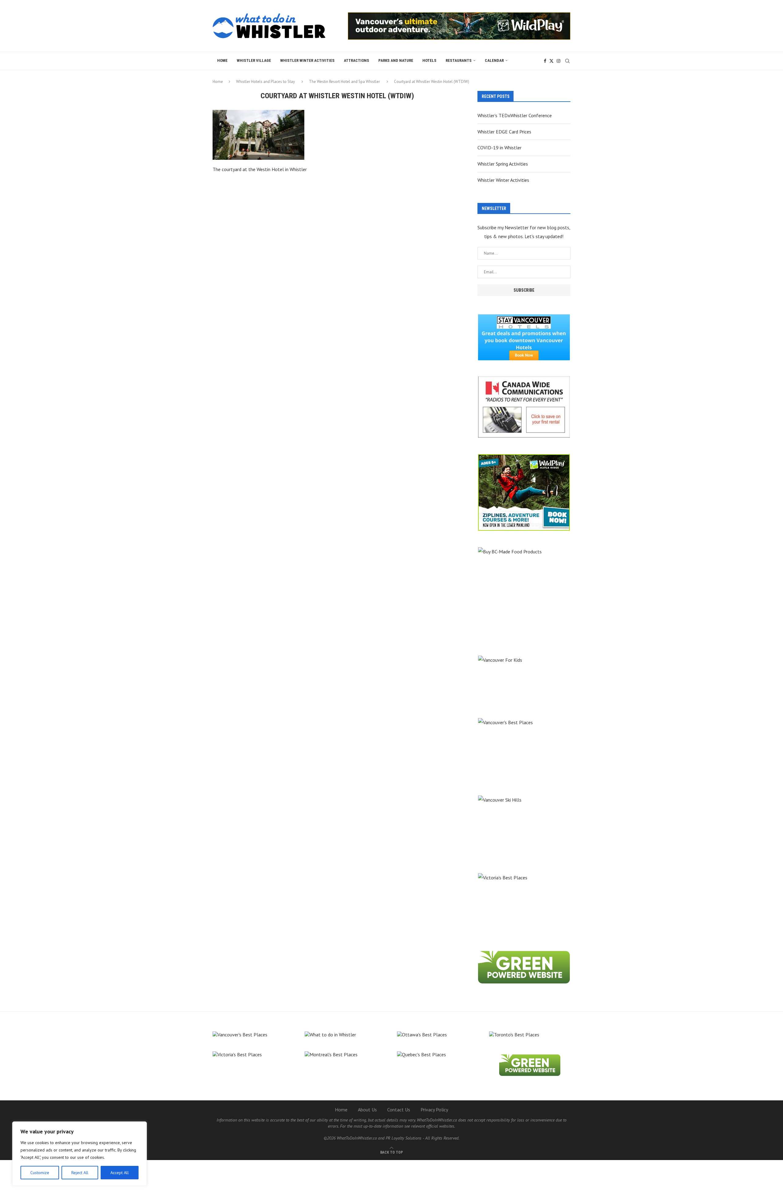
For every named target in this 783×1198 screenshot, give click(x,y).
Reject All (79, 1172)
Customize (39, 1172)
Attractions (356, 60)
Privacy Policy (434, 1109)
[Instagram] (558, 61)
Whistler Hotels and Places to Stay (265, 81)
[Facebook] (545, 61)
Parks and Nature (395, 60)
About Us (367, 1109)
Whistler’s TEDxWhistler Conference (514, 115)
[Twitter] (551, 61)
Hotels (429, 60)
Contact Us (398, 1109)
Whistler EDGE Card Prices (504, 132)
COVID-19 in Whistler (499, 147)
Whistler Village (254, 60)
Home (222, 60)
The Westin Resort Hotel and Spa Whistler (344, 81)
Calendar (494, 60)
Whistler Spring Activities (502, 164)
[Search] (567, 61)
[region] (79, 1153)
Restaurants (459, 60)
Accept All (119, 1172)
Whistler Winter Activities (307, 60)
